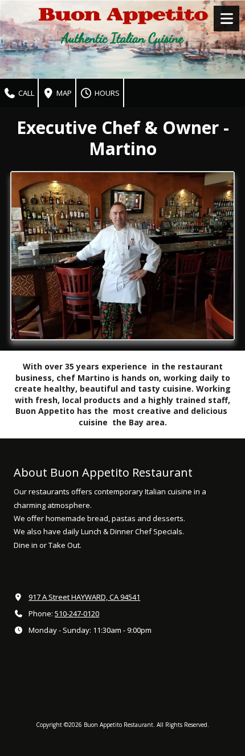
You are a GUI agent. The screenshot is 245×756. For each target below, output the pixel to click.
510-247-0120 (77, 613)
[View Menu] (226, 18)
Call (25, 93)
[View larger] (122, 255)
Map (63, 93)
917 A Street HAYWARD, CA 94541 (84, 597)
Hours (106, 93)
